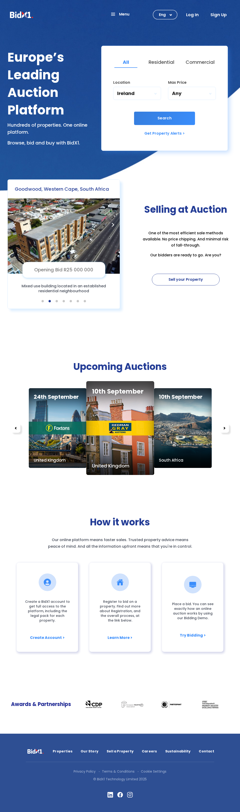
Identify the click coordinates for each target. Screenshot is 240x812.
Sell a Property (120, 751)
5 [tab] (71, 301)
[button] (120, 14)
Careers (149, 751)
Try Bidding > (193, 635)
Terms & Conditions (118, 771)
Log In (192, 15)
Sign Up (218, 15)
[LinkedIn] (110, 795)
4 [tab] (64, 301)
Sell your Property (186, 279)
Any (177, 93)
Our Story (89, 751)
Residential (161, 62)
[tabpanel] (64, 244)
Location (121, 82)
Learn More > (120, 637)
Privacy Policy (85, 771)
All (126, 62)
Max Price (177, 82)
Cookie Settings (153, 771)
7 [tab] (85, 301)
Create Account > (47, 637)
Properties (62, 751)
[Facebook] (120, 795)
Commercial (200, 62)
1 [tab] (42, 301)
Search (165, 118)
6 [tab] (78, 301)
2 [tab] (50, 301)
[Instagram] (130, 795)
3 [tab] (57, 301)
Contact (206, 751)
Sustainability (178, 751)
